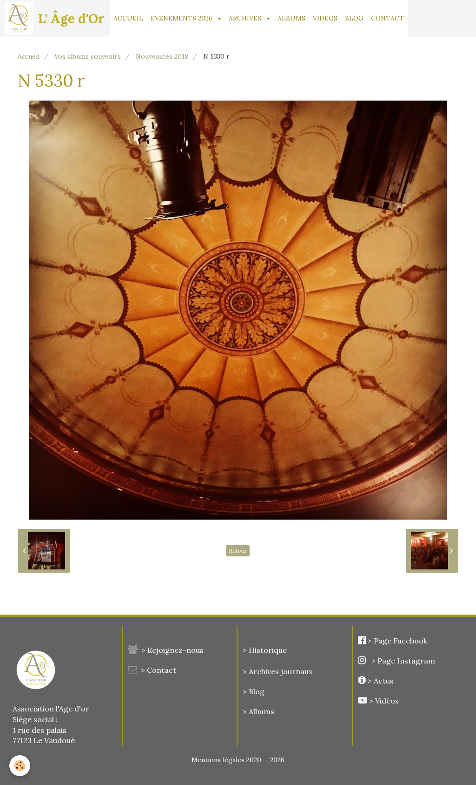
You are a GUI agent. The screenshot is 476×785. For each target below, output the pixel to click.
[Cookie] (19, 765)
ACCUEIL (128, 18)
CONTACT (387, 18)
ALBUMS (291, 18)
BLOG (354, 18)
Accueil (29, 56)
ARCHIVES (246, 18)
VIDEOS (325, 18)
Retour (238, 550)
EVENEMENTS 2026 (182, 18)
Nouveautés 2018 (162, 56)
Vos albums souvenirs (87, 56)
